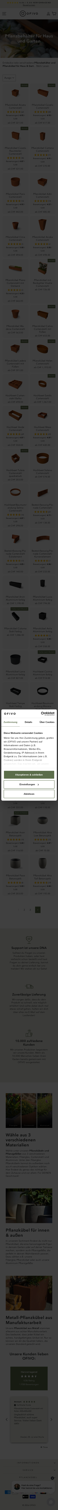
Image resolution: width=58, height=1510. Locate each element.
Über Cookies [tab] (47, 722)
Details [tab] (28, 722)
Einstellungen (27, 784)
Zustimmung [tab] (10, 722)
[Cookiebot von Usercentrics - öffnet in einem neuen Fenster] (41, 714)
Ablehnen (29, 794)
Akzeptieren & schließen (29, 774)
